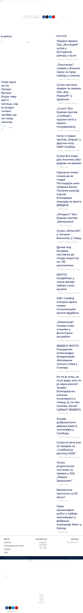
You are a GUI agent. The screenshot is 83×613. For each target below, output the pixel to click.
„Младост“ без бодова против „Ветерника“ (67, 218)
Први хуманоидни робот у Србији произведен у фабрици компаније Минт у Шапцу (69, 517)
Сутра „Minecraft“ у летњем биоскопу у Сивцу (69, 234)
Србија (7, 549)
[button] (64, 17)
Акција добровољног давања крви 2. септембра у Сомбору (67, 426)
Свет (2, 129)
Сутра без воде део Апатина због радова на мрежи (69, 159)
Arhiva (22, 557)
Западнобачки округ (14, 546)
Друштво (3, 126)
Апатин (7, 542)
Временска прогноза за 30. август (67, 493)
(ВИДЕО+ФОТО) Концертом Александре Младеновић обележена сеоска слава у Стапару (68, 356)
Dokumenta (26, 557)
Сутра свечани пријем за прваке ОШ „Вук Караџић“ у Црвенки (69, 92)
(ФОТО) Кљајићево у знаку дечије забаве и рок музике (66, 282)
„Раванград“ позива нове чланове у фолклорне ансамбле (65, 329)
